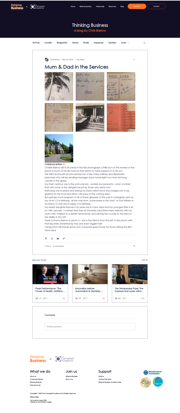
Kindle (86, 42)
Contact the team (105, 379)
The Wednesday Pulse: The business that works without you (129, 289)
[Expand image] (59, 86)
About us (33, 376)
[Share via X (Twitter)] (52, 238)
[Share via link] (64, 238)
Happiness (98, 42)
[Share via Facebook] (46, 238)
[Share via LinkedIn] (58, 238)
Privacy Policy (34, 397)
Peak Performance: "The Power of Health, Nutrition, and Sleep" (49, 289)
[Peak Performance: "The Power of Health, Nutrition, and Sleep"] (50, 274)
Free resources (35, 385)
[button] (144, 43)
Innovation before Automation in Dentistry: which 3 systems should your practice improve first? (90, 289)
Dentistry (112, 42)
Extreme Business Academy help (110, 382)
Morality (48, 42)
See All (145, 260)
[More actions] (133, 59)
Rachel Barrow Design (45, 402)
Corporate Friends (36, 379)
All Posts (36, 42)
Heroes (75, 42)
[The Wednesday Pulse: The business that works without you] (129, 274)
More (123, 42)
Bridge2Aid (62, 42)
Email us (101, 376)
